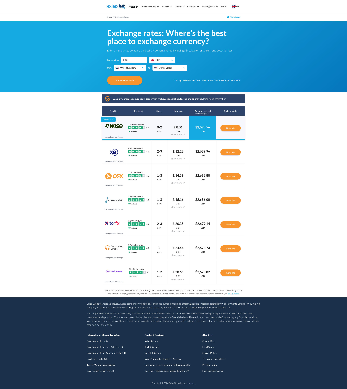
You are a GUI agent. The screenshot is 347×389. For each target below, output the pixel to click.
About (223, 6)
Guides (178, 6)
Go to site (230, 128)
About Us (207, 335)
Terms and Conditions (213, 358)
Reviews (165, 6)
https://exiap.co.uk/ (112, 303)
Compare (191, 6)
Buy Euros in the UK (97, 358)
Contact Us (208, 341)
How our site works (212, 370)
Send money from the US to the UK (105, 347)
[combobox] (162, 60)
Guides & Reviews (154, 335)
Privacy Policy (209, 364)
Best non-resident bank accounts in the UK (167, 370)
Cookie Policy (209, 352)
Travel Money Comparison (101, 364)
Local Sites (208, 347)
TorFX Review (152, 347)
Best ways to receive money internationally (167, 364)
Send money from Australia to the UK (106, 352)
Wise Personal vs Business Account (163, 358)
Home (109, 17)
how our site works (101, 324)
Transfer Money (148, 6)
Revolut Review (153, 352)
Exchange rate (208, 6)
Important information (214, 98)
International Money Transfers (103, 335)
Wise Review (151, 341)
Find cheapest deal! (125, 80)
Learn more (233, 293)
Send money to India (97, 341)
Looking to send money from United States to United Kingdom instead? (207, 80)
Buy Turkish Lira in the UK (100, 370)
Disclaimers (235, 17)
